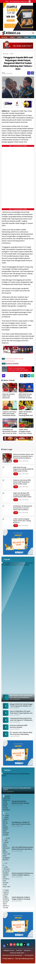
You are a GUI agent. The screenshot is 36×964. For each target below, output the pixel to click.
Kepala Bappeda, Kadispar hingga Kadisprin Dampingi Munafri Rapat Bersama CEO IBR (21, 898)
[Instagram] (11, 944)
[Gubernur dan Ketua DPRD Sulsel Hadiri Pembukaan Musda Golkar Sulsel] (9, 405)
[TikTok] (24, 944)
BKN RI (16, 358)
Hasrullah (20, 358)
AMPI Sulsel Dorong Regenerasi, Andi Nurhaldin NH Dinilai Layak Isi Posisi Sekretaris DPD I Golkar (25, 396)
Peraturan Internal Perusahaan (12, 955)
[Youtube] (14, 944)
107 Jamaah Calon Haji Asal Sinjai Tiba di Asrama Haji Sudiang (21, 733)
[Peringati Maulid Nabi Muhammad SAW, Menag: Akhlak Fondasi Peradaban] (6, 803)
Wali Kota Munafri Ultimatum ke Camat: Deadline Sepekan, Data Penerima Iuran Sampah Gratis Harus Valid (22, 874)
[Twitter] (25, 375)
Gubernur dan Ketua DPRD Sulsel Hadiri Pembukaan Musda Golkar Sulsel (9, 413)
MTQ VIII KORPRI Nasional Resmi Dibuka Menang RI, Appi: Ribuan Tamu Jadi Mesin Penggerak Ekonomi (22, 848)
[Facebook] (21, 375)
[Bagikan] (32, 73)
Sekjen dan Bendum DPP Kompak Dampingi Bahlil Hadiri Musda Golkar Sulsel (26, 413)
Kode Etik (19, 950)
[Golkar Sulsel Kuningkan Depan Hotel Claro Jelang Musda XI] (26, 423)
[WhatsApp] (32, 375)
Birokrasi (10, 363)
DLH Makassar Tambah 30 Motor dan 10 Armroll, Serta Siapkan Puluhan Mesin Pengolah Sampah (21, 823)
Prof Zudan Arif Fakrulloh (8, 361)
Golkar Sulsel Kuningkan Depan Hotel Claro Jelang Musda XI (25, 431)
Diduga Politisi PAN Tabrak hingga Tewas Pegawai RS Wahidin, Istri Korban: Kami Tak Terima (21, 705)
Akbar (3, 72)
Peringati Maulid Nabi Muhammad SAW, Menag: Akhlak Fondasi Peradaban (21, 802)
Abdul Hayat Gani (9, 358)
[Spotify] (17, 944)
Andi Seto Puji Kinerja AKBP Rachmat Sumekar (18, 726)
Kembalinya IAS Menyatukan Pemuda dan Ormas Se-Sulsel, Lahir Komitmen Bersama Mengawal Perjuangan (9, 431)
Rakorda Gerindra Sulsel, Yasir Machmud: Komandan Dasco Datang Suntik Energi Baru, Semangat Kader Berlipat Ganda (9, 396)
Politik (5, 390)
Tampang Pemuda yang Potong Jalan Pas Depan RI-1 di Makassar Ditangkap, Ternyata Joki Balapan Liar (21, 719)
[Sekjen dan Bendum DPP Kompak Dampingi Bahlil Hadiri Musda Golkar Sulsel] (26, 405)
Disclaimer (27, 950)
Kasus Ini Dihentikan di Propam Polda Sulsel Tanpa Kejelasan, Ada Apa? (21, 712)
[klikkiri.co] (11, 33)
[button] (33, 33)
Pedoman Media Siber (17, 953)
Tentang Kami (29, 955)
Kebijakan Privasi (9, 950)
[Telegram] (28, 375)
